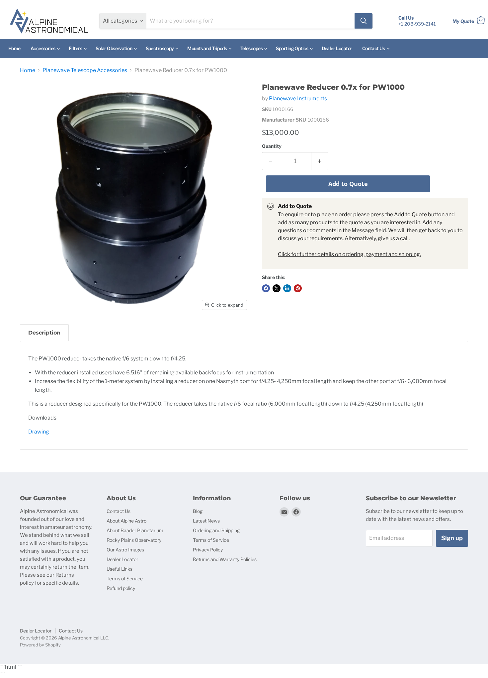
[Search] (363, 21)
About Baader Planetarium (135, 530)
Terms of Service (125, 578)
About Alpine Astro (126, 521)
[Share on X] (277, 288)
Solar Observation (114, 48)
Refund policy (121, 588)
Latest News (206, 521)
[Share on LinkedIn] (287, 288)
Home (14, 48)
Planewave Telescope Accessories (84, 70)
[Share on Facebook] (266, 288)
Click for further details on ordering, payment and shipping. (349, 254)
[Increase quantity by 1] (319, 161)
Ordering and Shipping (216, 530)
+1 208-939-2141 (417, 24)
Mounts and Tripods (207, 48)
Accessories (43, 48)
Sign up (452, 537)
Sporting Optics (292, 48)
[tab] (44, 332)
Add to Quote (348, 184)
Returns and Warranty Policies (225, 559)
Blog (198, 511)
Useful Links (119, 569)
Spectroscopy (160, 48)
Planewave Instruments (298, 98)
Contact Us (374, 48)
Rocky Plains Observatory (134, 540)
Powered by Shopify (40, 644)
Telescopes (252, 48)
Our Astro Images (125, 549)
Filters (76, 48)
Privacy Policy (208, 549)
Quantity (272, 146)
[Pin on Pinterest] (298, 288)
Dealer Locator (337, 48)
